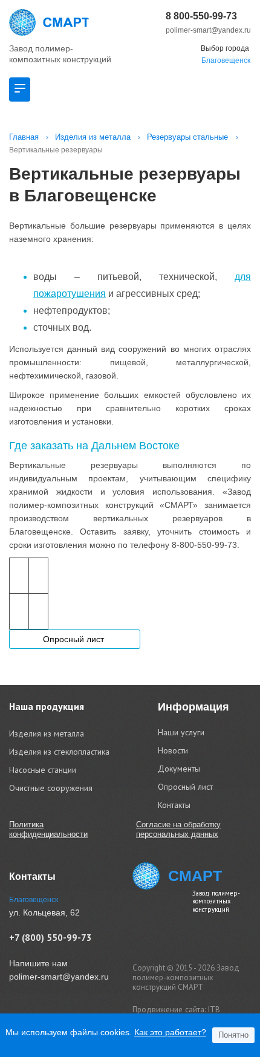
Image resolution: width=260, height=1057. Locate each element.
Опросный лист (75, 639)
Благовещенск (225, 60)
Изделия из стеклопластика (59, 751)
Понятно (233, 1034)
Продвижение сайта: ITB (176, 1009)
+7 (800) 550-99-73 (50, 937)
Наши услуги (181, 732)
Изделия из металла (46, 733)
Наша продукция (46, 706)
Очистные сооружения (51, 787)
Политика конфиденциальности (48, 829)
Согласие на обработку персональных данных (178, 829)
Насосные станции (42, 769)
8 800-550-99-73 (201, 16)
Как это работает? (170, 1032)
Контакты (174, 804)
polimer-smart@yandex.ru (208, 30)
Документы (179, 768)
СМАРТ (195, 875)
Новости (173, 750)
